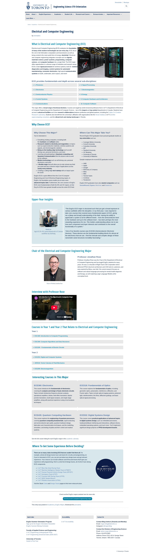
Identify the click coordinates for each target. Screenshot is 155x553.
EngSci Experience (45, 14)
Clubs (45, 483)
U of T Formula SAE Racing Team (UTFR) (51, 476)
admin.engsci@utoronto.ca (109, 531)
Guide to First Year (32, 541)
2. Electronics (39, 89)
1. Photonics (39, 85)
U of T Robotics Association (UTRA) (49, 480)
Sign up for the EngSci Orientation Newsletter (40, 524)
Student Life (68, 14)
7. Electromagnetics (87, 89)
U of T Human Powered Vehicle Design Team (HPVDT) (55, 472)
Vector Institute (100, 115)
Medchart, (98, 185)
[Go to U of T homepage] (37, 6)
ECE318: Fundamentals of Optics (95, 385)
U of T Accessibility (67, 521)
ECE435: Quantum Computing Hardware (53, 415)
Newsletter (118, 2)
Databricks (108, 185)
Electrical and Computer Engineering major (77, 498)
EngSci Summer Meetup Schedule (37, 526)
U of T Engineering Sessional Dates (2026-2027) (41, 534)
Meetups (126, 2)
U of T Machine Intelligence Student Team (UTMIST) (54, 470)
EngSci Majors (60, 504)
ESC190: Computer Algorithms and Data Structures (52, 341)
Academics (57, 14)
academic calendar (72, 438)
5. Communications (41, 104)
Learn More (29, 18)
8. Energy (84, 94)
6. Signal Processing (88, 85)
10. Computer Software (88, 104)
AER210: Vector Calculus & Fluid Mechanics (50, 363)
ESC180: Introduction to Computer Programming (51, 336)
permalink (77, 504)
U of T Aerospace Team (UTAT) (47, 474)
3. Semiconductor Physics (43, 94)
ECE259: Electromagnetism (44, 369)
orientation (37, 35)
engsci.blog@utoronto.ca (109, 524)
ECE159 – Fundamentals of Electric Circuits (49, 347)
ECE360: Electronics (44, 385)
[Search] (126, 6)
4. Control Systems (41, 99)
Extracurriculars (98, 14)
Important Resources (113, 14)
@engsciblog (107, 526)
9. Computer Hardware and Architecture (94, 99)
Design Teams (55, 483)
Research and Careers (83, 14)
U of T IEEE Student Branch (46, 478)
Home (28, 14)
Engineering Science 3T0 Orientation (69, 6)
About (33, 14)
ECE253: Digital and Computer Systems (48, 357)
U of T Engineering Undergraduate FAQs (39, 532)
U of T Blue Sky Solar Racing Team (49, 468)
